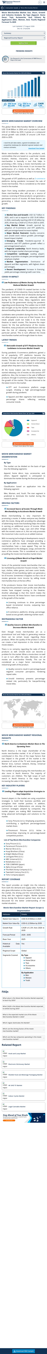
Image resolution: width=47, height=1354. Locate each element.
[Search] (40, 2)
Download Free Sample (24, 111)
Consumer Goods (12, 8)
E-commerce (40, 178)
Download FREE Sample (25, 1351)
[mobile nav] (44, 2)
